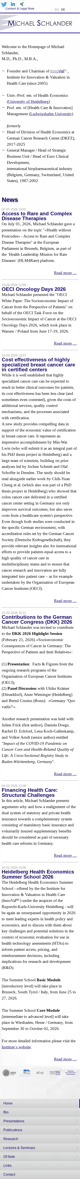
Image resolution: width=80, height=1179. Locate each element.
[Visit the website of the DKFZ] (24, 1072)
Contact (9, 1174)
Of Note (9, 1156)
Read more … (65, 273)
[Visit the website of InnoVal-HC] (55, 1072)
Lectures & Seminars (19, 1148)
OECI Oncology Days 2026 (34, 289)
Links (7, 1165)
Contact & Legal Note (20, 8)
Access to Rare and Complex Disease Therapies (37, 216)
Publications (12, 1130)
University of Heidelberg (28, 101)
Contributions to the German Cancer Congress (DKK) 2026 (37, 619)
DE (63, 9)
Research (10, 1139)
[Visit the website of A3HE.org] (40, 1072)
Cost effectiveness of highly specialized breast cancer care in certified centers (38, 364)
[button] (3, 4)
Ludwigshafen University (51, 114)
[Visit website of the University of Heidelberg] (9, 1072)
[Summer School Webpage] (71, 1072)
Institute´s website (16, 1047)
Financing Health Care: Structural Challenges (30, 792)
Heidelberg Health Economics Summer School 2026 (38, 874)
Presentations (13, 1121)
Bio (6, 1112)
